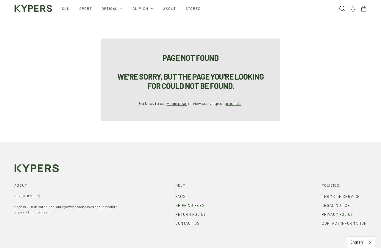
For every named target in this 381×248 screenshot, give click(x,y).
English (356, 242)
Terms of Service (341, 196)
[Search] (342, 9)
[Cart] (364, 9)
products (233, 103)
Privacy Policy (337, 214)
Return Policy (190, 214)
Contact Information (344, 223)
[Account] (353, 9)
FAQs (180, 196)
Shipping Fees (190, 205)
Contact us (187, 223)
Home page (177, 103)
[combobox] (361, 242)
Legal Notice (336, 205)
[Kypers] (33, 8)
